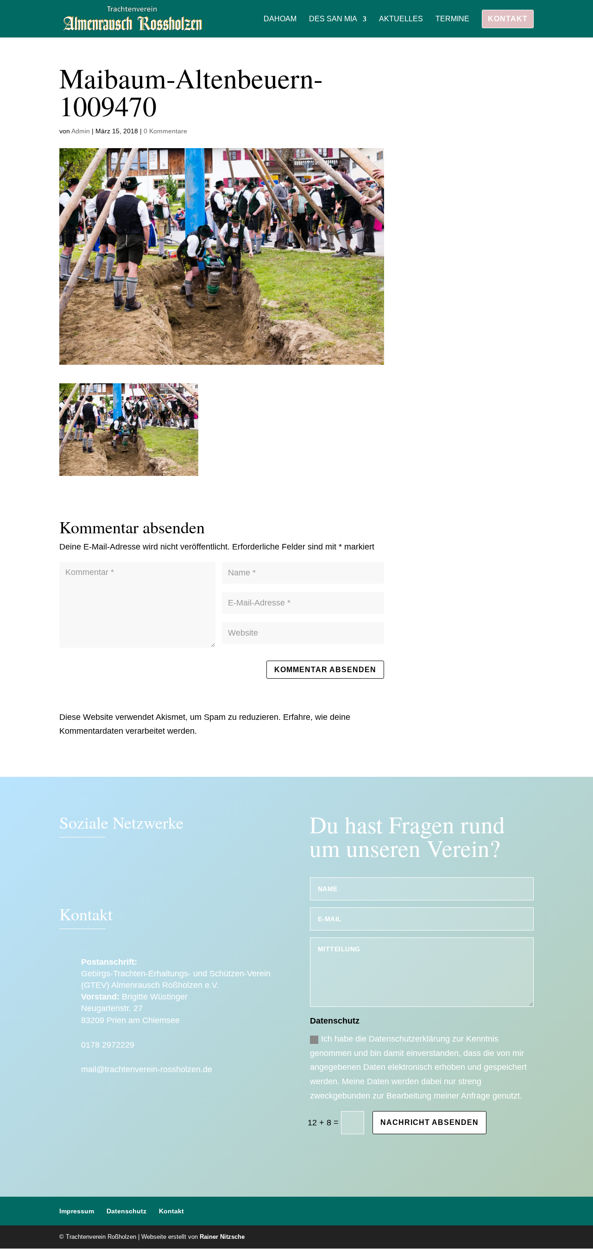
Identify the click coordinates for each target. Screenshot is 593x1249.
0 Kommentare (165, 131)
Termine (452, 19)
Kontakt (508, 19)
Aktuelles (401, 19)
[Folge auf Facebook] (70, 875)
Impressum (76, 1211)
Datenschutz (126, 1211)
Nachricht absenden (429, 1122)
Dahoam (280, 19)
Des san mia (333, 19)
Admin (80, 131)
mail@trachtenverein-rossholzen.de (146, 1069)
